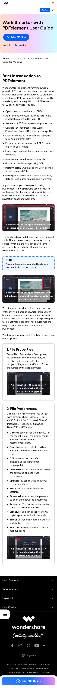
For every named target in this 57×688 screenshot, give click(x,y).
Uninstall (46, 672)
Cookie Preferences (16, 672)
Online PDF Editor (18, 37)
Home (6, 58)
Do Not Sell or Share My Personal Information (29, 668)
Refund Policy (33, 672)
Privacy (32, 664)
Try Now (45, 10)
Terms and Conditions (17, 664)
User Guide (20, 58)
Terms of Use (44, 664)
